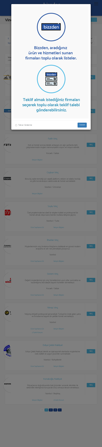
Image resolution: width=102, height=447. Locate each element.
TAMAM (82, 125)
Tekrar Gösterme (25, 125)
